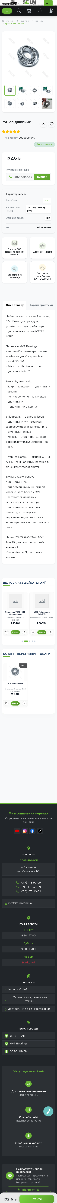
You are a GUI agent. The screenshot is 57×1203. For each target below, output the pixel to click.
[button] (22, 641)
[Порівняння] (24, 632)
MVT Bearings (18, 1043)
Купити (37, 1199)
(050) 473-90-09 (30, 891)
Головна (8, 21)
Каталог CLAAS (17, 989)
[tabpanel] (28, 437)
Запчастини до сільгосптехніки (29, 1008)
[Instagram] (25, 831)
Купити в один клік (17, 169)
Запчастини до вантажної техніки (30, 999)
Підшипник (44, 227)
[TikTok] (40, 831)
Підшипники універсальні (31, 21)
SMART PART (18, 1035)
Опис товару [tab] (15, 305)
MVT (47, 200)
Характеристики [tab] (41, 305)
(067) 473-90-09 (30, 882)
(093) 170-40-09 (30, 887)
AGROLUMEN (18, 1051)
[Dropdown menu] (48, 3)
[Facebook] (32, 831)
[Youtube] (17, 831)
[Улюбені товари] (40, 11)
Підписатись (30, 1189)
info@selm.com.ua (20, 903)
